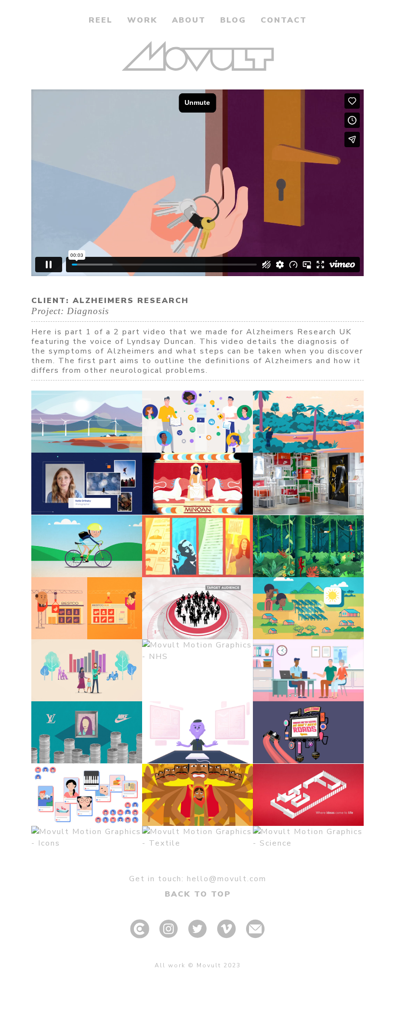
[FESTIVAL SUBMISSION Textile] (197, 837)
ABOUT (189, 20)
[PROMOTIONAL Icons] (86, 837)
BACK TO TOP (198, 894)
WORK (142, 20)
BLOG (233, 20)
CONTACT (284, 20)
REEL (101, 20)
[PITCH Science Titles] (308, 837)
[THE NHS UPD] (197, 650)
